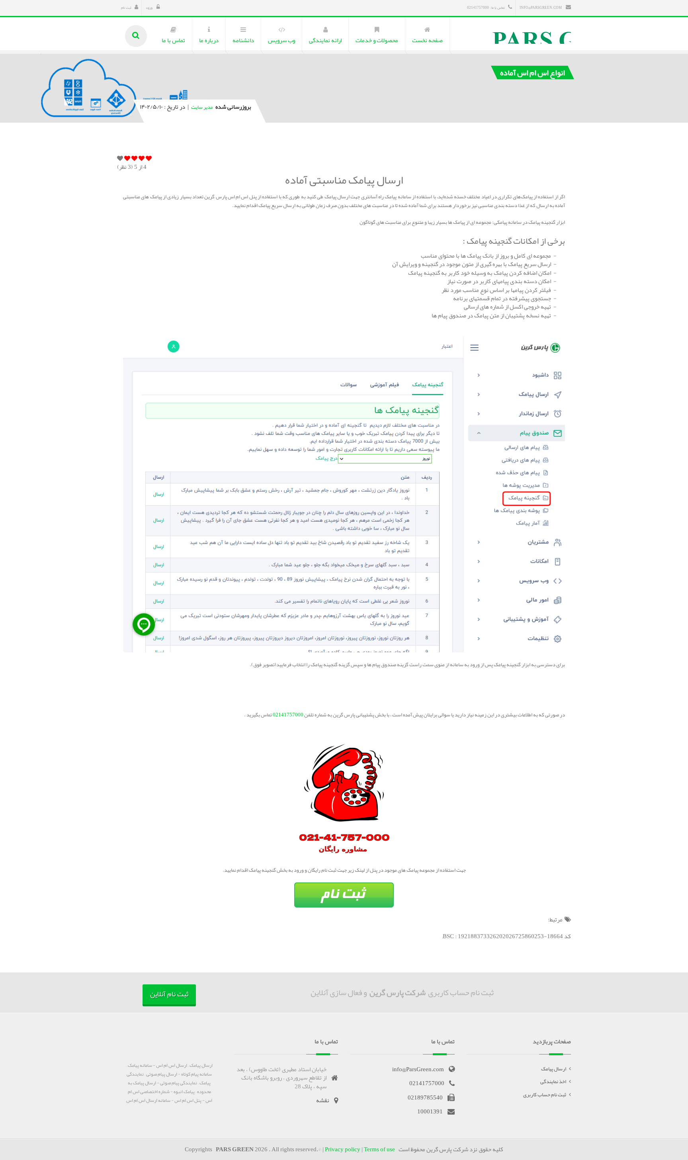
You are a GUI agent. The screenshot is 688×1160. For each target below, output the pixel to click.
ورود (149, 7)
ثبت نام (126, 7)
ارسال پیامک (553, 1069)
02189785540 (425, 1097)
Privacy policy (342, 1149)
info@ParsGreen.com (541, 7)
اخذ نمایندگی (553, 1081)
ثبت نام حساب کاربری (544, 1095)
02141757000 (287, 715)
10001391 (430, 1111)
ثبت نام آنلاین (169, 994)
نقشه (322, 1100)
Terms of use (379, 1149)
